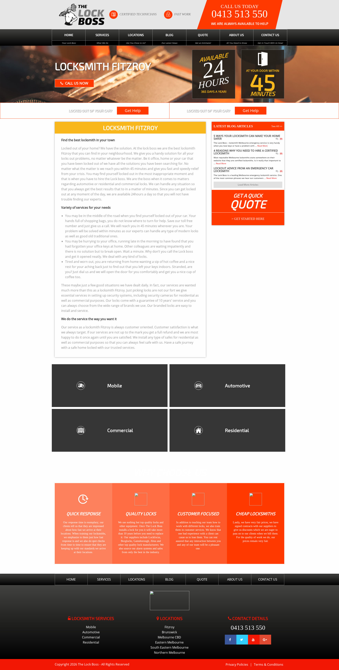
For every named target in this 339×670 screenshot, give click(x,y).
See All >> (277, 126)
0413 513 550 (239, 14)
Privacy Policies (237, 664)
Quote (203, 35)
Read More (262, 145)
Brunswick (169, 632)
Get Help (133, 110)
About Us (236, 35)
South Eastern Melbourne (169, 647)
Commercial (91, 637)
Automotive (91, 632)
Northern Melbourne (169, 652)
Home (68, 35)
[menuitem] (69, 37)
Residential (91, 642)
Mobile (91, 627)
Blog (169, 35)
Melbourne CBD (169, 637)
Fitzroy (169, 627)
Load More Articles (248, 184)
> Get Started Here (247, 218)
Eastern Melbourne (169, 642)
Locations (136, 35)
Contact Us (270, 35)
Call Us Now (76, 83)
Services (102, 35)
